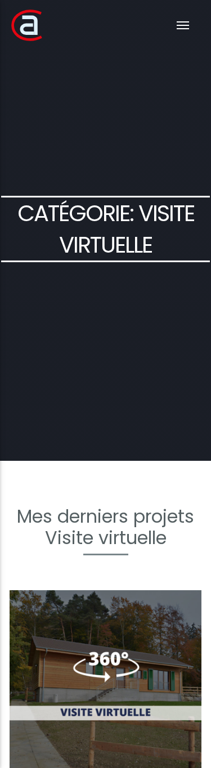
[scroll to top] (194, 711)
